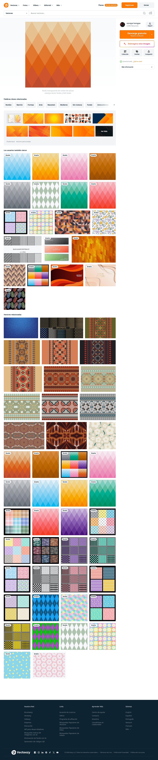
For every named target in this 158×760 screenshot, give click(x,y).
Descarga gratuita (136, 34)
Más (58, 5)
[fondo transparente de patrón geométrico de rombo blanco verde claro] (45, 195)
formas (31, 105)
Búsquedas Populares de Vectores (69, 723)
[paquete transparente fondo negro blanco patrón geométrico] (45, 579)
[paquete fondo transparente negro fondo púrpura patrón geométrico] (74, 550)
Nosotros (95, 719)
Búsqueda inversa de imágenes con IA (32, 734)
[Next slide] (112, 105)
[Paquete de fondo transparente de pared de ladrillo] (45, 550)
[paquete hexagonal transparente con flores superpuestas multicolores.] (49, 665)
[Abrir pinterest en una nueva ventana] (46, 752)
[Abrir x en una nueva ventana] (54, 752)
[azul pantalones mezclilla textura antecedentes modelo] (21, 328)
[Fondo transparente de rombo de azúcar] (102, 166)
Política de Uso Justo (138, 752)
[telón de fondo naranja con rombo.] (94, 249)
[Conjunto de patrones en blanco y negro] (23, 249)
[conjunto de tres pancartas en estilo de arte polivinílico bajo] (56, 249)
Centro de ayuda (98, 712)
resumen (51, 105)
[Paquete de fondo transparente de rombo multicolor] (38, 275)
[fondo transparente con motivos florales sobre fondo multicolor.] (41, 222)
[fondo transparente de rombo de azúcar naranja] (17, 464)
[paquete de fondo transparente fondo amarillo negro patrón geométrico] (17, 636)
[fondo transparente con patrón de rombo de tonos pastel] (74, 607)
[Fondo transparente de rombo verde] (74, 195)
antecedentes (103, 105)
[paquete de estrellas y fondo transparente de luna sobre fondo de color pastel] (102, 607)
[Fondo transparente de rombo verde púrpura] (45, 636)
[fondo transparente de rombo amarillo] (45, 166)
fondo (89, 105)
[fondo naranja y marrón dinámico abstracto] (67, 275)
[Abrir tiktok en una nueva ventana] (50, 752)
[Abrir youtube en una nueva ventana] (57, 752)
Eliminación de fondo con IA (35, 738)
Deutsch (129, 722)
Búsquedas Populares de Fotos (69, 729)
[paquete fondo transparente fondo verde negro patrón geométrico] (102, 550)
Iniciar (146, 5)
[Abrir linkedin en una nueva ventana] (42, 752)
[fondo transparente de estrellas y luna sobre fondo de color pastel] (17, 665)
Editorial (47, 5)
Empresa (27, 722)
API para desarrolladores (34, 729)
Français (129, 726)
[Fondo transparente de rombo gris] (17, 195)
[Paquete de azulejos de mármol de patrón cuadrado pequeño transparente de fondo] (102, 521)
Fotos (25, 5)
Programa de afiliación (68, 719)
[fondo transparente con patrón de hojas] (14, 299)
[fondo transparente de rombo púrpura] (74, 521)
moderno (64, 105)
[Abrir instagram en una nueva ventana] (39, 752)
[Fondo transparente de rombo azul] (17, 166)
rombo (8, 105)
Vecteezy (27, 716)
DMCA (62, 716)
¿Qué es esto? (137, 61)
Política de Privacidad (121, 752)
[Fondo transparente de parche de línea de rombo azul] (45, 607)
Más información (127, 67)
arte (40, 105)
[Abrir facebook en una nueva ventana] (35, 752)
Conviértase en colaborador (98, 723)
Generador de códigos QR (34, 741)
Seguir (150, 26)
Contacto (95, 716)
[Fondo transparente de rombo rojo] (102, 195)
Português (130, 719)
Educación (28, 726)
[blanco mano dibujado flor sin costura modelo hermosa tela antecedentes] (102, 435)
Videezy (27, 719)
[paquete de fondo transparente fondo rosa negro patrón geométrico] (74, 579)
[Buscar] (144, 13)
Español (129, 716)
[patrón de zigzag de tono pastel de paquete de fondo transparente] (102, 579)
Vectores (13, 5)
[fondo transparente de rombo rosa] (74, 166)
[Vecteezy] (6, 5)
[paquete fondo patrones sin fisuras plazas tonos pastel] (15, 222)
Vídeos (35, 5)
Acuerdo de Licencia (67, 712)
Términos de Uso (106, 752)
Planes (101, 5)
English (128, 712)
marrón (20, 105)
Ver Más (104, 131)
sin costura (77, 105)
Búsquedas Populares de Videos (69, 734)
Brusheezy (28, 712)
